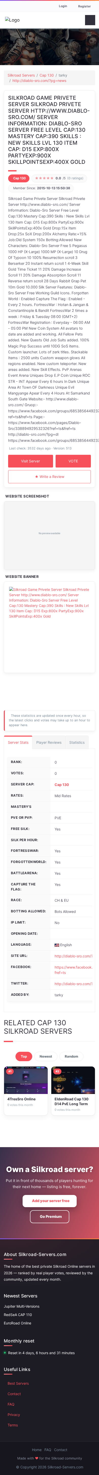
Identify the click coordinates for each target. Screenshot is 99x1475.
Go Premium (51, 1216)
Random (71, 1056)
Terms (13, 1425)
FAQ (11, 1404)
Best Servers (18, 1383)
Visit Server (30, 461)
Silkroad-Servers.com (65, 1467)
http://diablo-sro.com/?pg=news (39, 80)
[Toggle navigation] (90, 20)
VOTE (73, 461)
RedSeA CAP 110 (18, 1314)
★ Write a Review (49, 476)
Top (24, 1056)
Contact (14, 1394)
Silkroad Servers (21, 75)
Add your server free (51, 1201)
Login (63, 6)
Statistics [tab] (77, 742)
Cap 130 (47, 75)
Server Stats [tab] (18, 742)
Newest (46, 1056)
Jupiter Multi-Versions (21, 1306)
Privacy (14, 1414)
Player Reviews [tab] (48, 742)
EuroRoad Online (17, 1323)
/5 (59, 178)
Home (37, 1450)
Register (84, 6)
